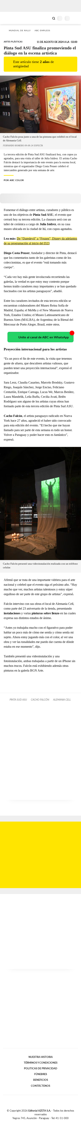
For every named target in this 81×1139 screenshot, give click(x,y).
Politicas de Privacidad (40, 1068)
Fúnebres (40, 1074)
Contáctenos (40, 1086)
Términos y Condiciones (40, 1063)
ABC (10, 17)
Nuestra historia (41, 1057)
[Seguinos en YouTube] (43, 1123)
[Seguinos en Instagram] (47, 1123)
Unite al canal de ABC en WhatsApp (43, 337)
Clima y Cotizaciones (47, 18)
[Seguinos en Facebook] (34, 1123)
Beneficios (40, 1080)
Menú (75, 18)
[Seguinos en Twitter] (38, 1123)
